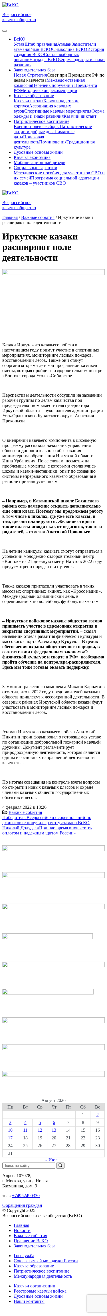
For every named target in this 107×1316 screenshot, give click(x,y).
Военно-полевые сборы (37, 126)
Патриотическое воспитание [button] (41, 121)
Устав (19, 44)
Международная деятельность (43, 1276)
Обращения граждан (22, 1205)
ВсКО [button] (19, 39)
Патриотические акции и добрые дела (53, 129)
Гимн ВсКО (40, 49)
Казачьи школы (28, 100)
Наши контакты (29, 1301)
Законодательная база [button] (34, 69)
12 (40, 1130)
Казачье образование (34, 1265)
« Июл (51, 1159)
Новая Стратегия (30, 75)
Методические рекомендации (48, 90)
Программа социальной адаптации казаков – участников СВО (56, 180)
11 (25, 1130)
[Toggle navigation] (4, 31)
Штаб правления (41, 44)
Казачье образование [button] (34, 95)
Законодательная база (34, 1245)
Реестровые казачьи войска (40, 1291)
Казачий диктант (80, 116)
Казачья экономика (32, 157)
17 (10, 1137)
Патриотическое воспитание (41, 1271)
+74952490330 (26, 1195)
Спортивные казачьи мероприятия (57, 111)
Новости (22, 1230)
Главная (21, 1225)
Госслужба (24, 1255)
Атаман (64, 44)
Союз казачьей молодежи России (46, 1260)
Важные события (25, 812)
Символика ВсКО (69, 49)
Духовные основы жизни (38, 152)
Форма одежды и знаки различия (59, 114)
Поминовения (52, 141)
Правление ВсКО (31, 1240)
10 (10, 1130)
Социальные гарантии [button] (35, 167)
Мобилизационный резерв (39, 162)
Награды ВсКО (44, 59)
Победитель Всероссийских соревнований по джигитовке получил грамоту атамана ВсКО (46, 820)
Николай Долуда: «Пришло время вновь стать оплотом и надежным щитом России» (47, 830)
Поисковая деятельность (29, 139)
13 (54, 1130)
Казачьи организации (34, 1285)
